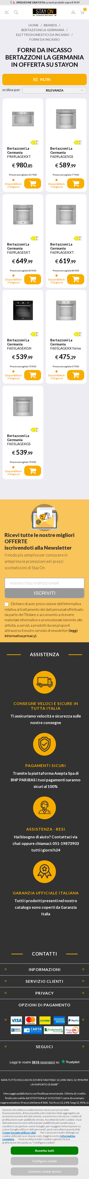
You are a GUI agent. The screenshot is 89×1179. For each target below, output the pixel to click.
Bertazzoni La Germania (42, 30)
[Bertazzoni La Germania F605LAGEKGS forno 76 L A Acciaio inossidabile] (23, 406)
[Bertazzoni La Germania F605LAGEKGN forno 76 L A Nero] (23, 310)
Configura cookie (44, 1161)
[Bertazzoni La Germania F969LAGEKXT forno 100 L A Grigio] (23, 118)
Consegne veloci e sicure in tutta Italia (45, 706)
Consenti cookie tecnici (44, 1171)
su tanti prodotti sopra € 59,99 (47, 2)
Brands (50, 25)
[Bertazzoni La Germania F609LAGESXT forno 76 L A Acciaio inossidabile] (23, 214)
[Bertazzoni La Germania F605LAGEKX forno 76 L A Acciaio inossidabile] (66, 310)
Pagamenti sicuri (45, 765)
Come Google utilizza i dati (19, 1132)
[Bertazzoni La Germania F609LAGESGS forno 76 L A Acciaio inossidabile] (66, 118)
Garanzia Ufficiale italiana (46, 893)
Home (34, 25)
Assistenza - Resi (45, 829)
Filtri (45, 80)
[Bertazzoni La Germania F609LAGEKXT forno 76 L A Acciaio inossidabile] (66, 214)
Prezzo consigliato (18, 174)
